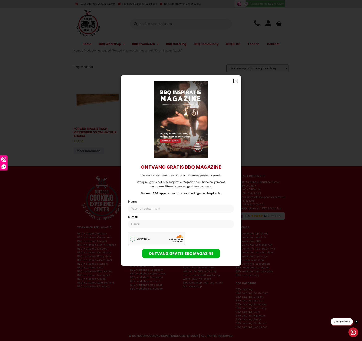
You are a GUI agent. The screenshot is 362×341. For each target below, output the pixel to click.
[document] (181, 170)
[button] (236, 81)
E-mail (133, 217)
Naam (132, 202)
